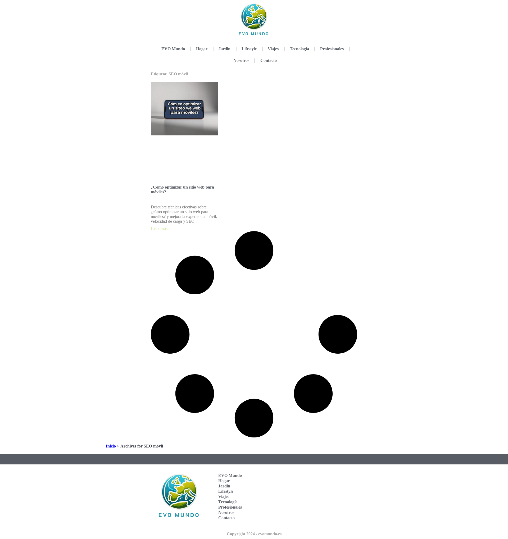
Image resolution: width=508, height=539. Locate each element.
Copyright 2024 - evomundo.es (254, 534)
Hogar (201, 49)
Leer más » (161, 228)
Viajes (273, 49)
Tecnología (299, 49)
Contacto (268, 60)
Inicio (111, 446)
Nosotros (241, 60)
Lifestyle (249, 49)
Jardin (224, 49)
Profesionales (332, 49)
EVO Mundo (173, 49)
